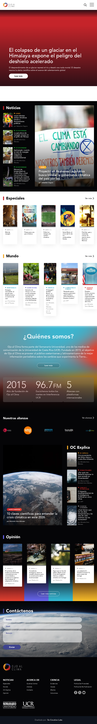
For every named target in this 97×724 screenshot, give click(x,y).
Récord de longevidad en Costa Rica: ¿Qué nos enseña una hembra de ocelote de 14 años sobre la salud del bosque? (22, 175)
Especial (10, 230)
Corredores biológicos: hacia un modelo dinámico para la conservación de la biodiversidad (36, 574)
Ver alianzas (87, 418)
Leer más (18, 76)
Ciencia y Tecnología (84, 488)
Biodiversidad (21, 130)
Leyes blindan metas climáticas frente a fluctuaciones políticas (20, 119)
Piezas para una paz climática (29, 233)
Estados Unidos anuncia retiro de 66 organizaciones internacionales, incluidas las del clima (90, 296)
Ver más (88, 198)
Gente (18, 113)
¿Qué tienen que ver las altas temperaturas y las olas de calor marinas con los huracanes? (85, 514)
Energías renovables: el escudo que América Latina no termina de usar (10, 294)
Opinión (10, 568)
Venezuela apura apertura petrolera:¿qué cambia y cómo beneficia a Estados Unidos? (69, 295)
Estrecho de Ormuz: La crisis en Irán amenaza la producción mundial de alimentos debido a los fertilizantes (31, 295)
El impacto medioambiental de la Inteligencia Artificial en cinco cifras (85, 495)
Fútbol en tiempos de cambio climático (47, 234)
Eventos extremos (83, 507)
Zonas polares (85, 470)
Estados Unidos (90, 288)
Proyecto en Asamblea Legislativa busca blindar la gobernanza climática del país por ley (64, 175)
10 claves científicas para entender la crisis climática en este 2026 (32, 515)
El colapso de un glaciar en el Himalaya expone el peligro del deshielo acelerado (45, 55)
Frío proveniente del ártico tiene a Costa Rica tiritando (85, 457)
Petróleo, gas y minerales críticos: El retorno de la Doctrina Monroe (87, 236)
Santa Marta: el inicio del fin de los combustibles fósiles (67, 235)
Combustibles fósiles (70, 288)
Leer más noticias (48, 593)
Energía (51, 288)
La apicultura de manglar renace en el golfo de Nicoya (21, 135)
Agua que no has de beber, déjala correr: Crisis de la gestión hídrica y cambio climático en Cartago (60, 574)
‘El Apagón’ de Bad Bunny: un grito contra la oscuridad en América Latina (50, 295)
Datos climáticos (14, 509)
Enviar (12, 647)
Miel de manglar (7, 233)
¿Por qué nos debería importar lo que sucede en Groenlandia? (85, 475)
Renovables (11, 288)
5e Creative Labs (54, 720)
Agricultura (32, 288)
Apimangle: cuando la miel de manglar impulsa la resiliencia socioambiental (22, 154)
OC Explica (84, 453)
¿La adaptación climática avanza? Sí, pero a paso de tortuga (83, 573)
